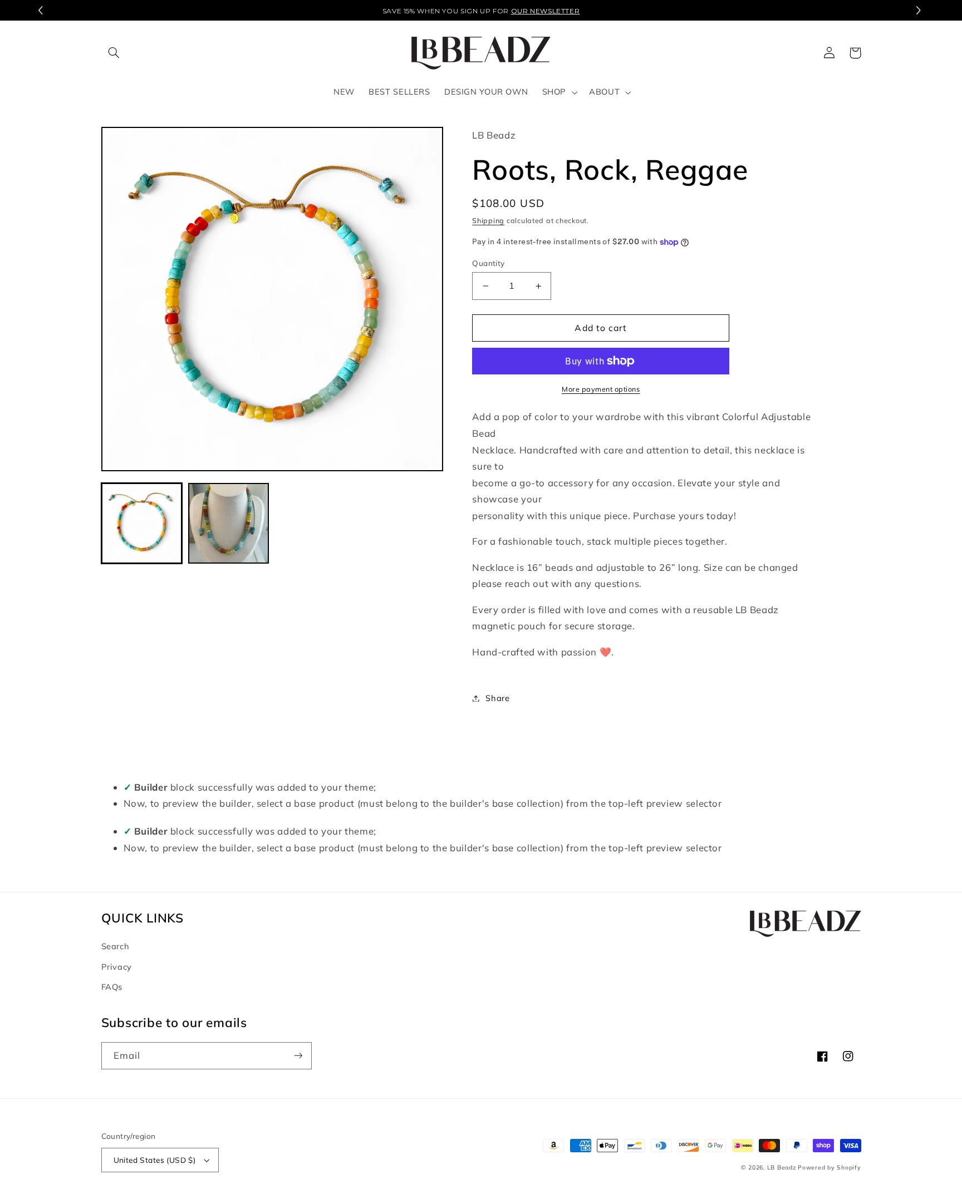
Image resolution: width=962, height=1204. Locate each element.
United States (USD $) (155, 1159)
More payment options (601, 388)
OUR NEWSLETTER (545, 11)
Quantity (488, 263)
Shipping (488, 220)
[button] (920, 10)
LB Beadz (781, 1167)
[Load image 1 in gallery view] (142, 523)
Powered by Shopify (829, 1167)
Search (115, 946)
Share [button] (497, 698)
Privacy (116, 966)
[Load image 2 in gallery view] (228, 523)
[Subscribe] (298, 1055)
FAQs (112, 986)
